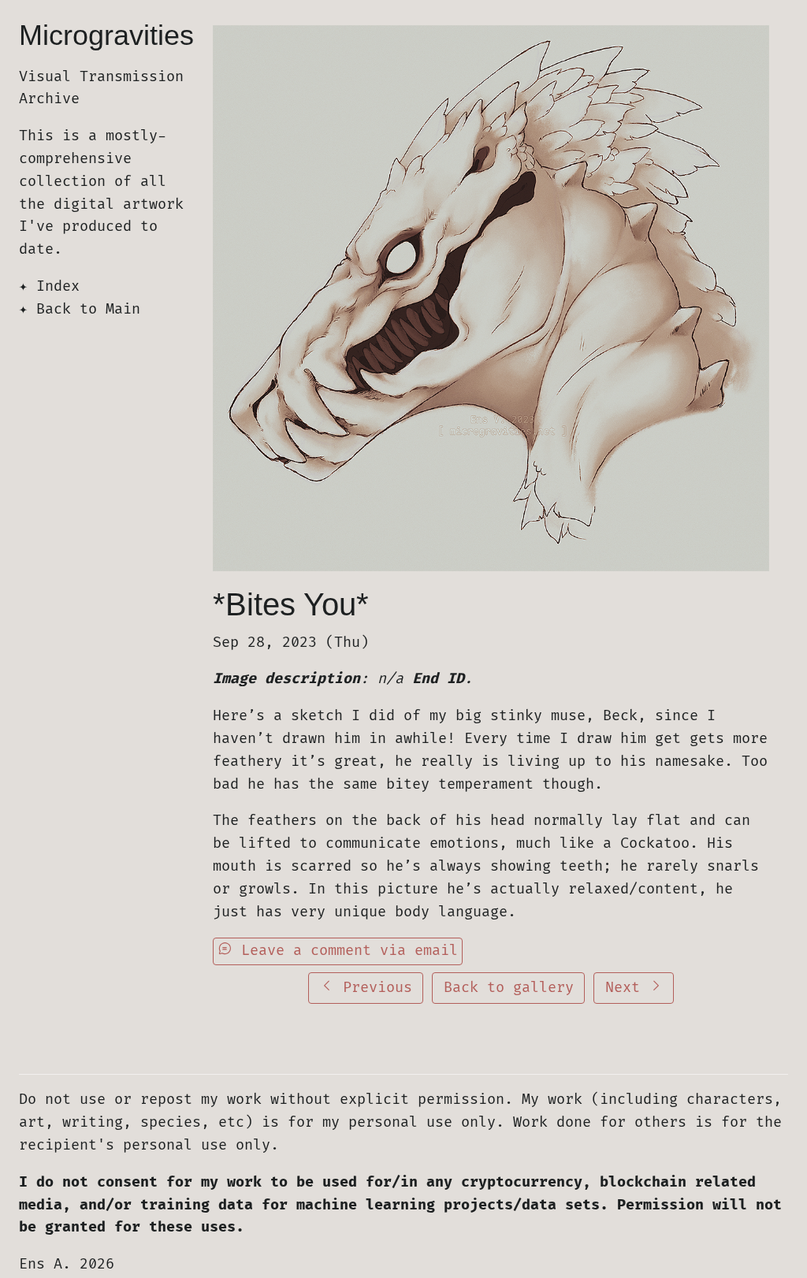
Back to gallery (509, 988)
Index (58, 286)
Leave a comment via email (345, 951)
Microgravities (106, 35)
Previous (373, 988)
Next (627, 988)
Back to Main (88, 309)
